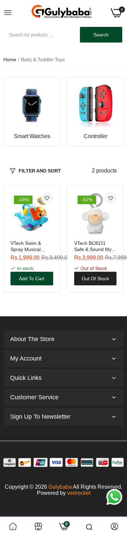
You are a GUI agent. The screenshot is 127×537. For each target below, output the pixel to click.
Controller (95, 136)
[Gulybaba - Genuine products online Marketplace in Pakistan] (61, 13)
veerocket (78, 493)
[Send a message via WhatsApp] (114, 497)
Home (9, 59)
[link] (31, 105)
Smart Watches (32, 136)
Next (115, 111)
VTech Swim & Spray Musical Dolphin (25, 246)
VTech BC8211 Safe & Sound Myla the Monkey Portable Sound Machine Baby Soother (94, 246)
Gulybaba (60, 487)
